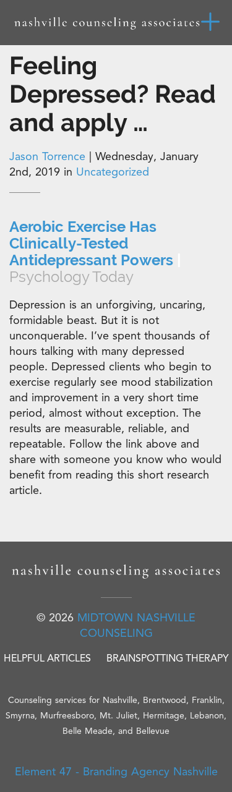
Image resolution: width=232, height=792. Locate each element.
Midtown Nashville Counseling (136, 625)
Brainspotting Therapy (167, 658)
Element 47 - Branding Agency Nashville (116, 771)
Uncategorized (112, 172)
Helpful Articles (47, 658)
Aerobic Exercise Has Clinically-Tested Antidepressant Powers (95, 251)
